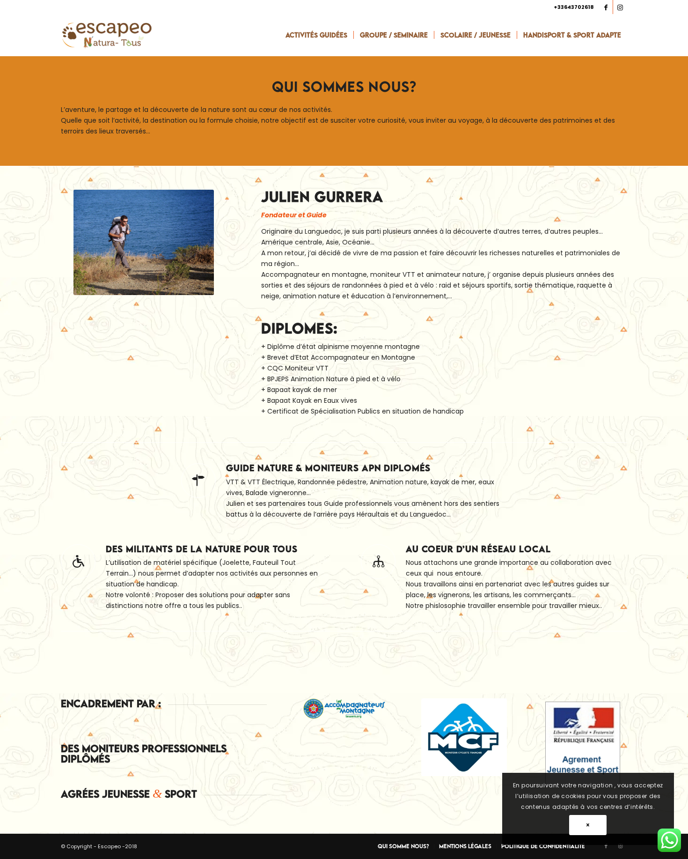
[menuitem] (316, 35)
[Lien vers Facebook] (606, 7)
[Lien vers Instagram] (620, 7)
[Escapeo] (107, 35)
